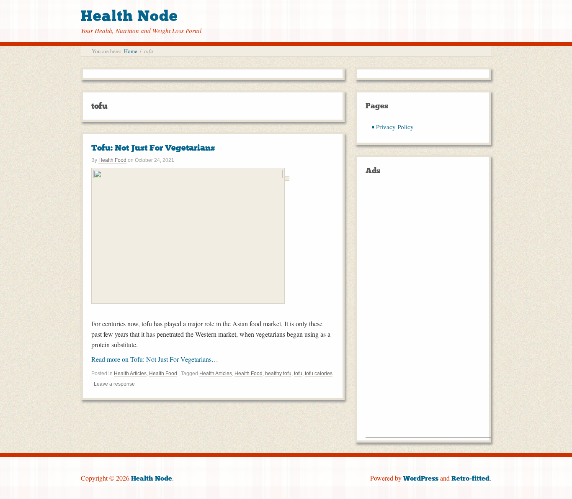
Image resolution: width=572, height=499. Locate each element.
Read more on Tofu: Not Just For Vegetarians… (154, 359)
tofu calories (318, 373)
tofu (298, 373)
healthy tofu (278, 373)
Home (130, 51)
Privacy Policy (395, 127)
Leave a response (114, 384)
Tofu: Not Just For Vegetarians (153, 148)
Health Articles (130, 373)
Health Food (112, 160)
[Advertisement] (428, 312)
